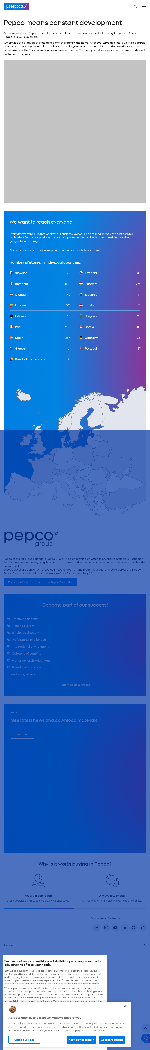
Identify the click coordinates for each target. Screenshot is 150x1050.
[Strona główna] (16, 6)
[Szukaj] (135, 6)
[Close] (125, 1006)
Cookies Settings (24, 1039)
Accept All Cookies (112, 1039)
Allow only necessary (81, 1039)
